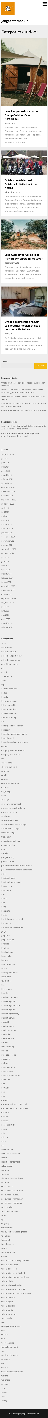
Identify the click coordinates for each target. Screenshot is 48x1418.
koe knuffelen (7, 952)
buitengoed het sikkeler (12, 725)
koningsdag (6, 956)
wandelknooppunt (9, 1347)
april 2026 (5, 471)
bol (2, 721)
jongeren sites (7, 939)
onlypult (5, 1100)
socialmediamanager (10, 1211)
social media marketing (12, 1203)
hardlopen (6, 890)
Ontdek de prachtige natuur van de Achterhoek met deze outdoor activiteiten (22, 325)
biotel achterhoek (9, 713)
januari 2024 (6, 582)
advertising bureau (9, 664)
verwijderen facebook (11, 1326)
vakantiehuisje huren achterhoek (16, 1293)
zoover (4, 1392)
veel (3, 1322)
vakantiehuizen (8, 1297)
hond (3, 906)
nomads (5, 1087)
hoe (3, 902)
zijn (3, 1388)
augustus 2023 (7, 602)
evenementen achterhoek (13, 808)
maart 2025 (6, 524)
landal (4, 968)
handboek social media (11, 882)
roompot (5, 1170)
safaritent (5, 1174)
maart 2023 (6, 623)
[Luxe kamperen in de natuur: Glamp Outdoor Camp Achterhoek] (24, 71)
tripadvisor (6, 1235)
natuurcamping (8, 1067)
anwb (3, 680)
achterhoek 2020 (8, 651)
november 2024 (8, 540)
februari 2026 (7, 479)
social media (7, 1186)
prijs (3, 1133)
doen (3, 795)
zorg (3, 1396)
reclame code (7, 1149)
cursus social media (10, 783)
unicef (4, 1256)
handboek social (8, 878)
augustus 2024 (7, 553)
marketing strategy (10, 1013)
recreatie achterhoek (10, 1153)
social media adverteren (12, 1190)
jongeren (5, 935)
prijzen (4, 1137)
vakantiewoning (8, 1314)
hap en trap (6, 886)
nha (3, 1083)
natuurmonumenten (10, 1075)
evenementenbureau (10, 812)
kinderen (5, 943)
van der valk (6, 1318)
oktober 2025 (7, 495)
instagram (6, 923)
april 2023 (5, 619)
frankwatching (8, 832)
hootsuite (5, 910)
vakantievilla (7, 1310)
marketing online (9, 1009)
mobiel (4, 1050)
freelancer (6, 836)
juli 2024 (5, 557)
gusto (4, 873)
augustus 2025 (7, 503)
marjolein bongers (9, 997)
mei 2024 (5, 565)
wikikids (5, 1367)
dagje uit (5, 787)
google (4, 853)
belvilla (4, 697)
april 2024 (5, 569)
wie (2, 1363)
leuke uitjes (6, 980)
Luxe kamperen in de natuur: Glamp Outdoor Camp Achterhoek (22, 115)
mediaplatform (8, 1038)
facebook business (9, 820)
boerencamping (8, 717)
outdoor (5, 1116)
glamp (4, 849)
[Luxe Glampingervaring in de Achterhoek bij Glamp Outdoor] (24, 234)
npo (3, 1096)
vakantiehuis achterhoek (12, 1285)
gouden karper (8, 861)
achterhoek (6, 647)
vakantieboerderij (9, 1268)
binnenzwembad (9, 709)
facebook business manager (14, 824)
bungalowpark (7, 738)
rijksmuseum (7, 1166)
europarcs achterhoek (11, 803)
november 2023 (8, 590)
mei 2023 (5, 615)
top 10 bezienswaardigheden (14, 1231)
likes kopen (6, 989)
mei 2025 (5, 516)
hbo (3, 894)
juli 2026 (5, 458)
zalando (5, 1384)
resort (4, 1157)
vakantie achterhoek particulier (15, 1260)
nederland (5, 1079)
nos (3, 1091)
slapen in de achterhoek (12, 1178)
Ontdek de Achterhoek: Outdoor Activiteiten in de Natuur (21, 184)
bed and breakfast (9, 688)
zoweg (4, 1400)
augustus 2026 (7, 454)
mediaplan (6, 1034)
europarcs (5, 799)
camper (4, 746)
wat (3, 1351)
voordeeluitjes (7, 1342)
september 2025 (8, 499)
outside (4, 1120)
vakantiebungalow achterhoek (15, 1277)
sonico (4, 1215)
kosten (4, 960)
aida (3, 668)
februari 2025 (7, 528)
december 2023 (8, 586)
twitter (4, 1248)
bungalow (5, 729)
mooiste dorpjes (8, 1054)
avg (3, 684)
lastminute (6, 976)
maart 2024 (6, 573)
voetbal (4, 1334)
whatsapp (5, 1359)
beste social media (9, 701)
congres (5, 771)
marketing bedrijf (9, 1001)
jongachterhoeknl (9, 426)
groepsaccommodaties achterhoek (17, 869)
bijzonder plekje (8, 705)
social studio (7, 1207)
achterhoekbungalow (11, 660)
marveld (5, 1022)
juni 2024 (5, 561)
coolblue (5, 775)
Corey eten (6, 433)
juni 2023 (5, 610)
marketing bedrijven (10, 1005)
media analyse (7, 1026)
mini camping (7, 1046)
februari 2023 (7, 627)
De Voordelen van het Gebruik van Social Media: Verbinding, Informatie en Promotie (22, 391)
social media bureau (10, 1194)
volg (3, 1338)
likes (3, 985)
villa (3, 1330)
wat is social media (9, 1355)
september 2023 (8, 598)
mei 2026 (5, 466)
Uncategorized (8, 1252)
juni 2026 (5, 462)
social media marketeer (12, 1198)
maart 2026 (6, 475)
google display (7, 857)
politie (4, 1128)
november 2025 (8, 491)
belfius (4, 692)
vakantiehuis (7, 1281)
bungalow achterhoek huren (14, 734)
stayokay (5, 1223)
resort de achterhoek (10, 1161)
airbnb (4, 672)
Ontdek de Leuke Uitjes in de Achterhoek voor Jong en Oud (23, 427)
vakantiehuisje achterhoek (13, 1289)
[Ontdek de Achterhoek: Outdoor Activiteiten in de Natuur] (24, 162)
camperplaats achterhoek (13, 750)
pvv (2, 1145)
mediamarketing (9, 1030)
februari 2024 (7, 577)
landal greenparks (9, 972)
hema (4, 898)
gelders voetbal (8, 845)
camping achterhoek (10, 754)
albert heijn (6, 676)
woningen (5, 1379)
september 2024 (8, 549)
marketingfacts (8, 1017)
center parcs (7, 762)
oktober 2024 (7, 545)
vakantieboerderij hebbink (13, 1272)
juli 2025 (5, 508)
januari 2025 (6, 532)
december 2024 (8, 536)
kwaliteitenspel (8, 964)
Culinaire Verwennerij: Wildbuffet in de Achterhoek (23, 410)
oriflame (5, 1112)
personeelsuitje (8, 1124)
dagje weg (6, 791)
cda (2, 758)
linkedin (5, 993)
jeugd (3, 931)
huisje (4, 915)
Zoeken (4, 361)
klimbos (5, 947)
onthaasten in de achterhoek (14, 1104)
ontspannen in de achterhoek (14, 1108)
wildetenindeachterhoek (12, 1371)
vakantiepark (7, 1301)
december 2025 (8, 487)
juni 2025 (5, 512)
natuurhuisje (7, 1071)
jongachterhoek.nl (15, 20)
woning (4, 1375)
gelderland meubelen (10, 841)
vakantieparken (8, 1305)
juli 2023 (5, 606)
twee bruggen (7, 1244)
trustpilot (5, 1240)
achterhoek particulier (11, 655)
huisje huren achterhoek (12, 919)
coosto (4, 779)
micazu (4, 1042)
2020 (3, 643)
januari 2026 (6, 483)
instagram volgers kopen (12, 927)
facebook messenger (10, 828)
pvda (3, 1141)
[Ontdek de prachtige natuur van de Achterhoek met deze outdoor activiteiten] (24, 301)
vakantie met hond (9, 1264)
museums (5, 1059)
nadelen (5, 1063)
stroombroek (7, 1227)
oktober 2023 (7, 594)
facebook (5, 816)
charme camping (9, 766)
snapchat (5, 1182)
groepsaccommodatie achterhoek (16, 865)
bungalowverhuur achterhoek (14, 742)
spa (3, 1219)
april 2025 (5, 520)
